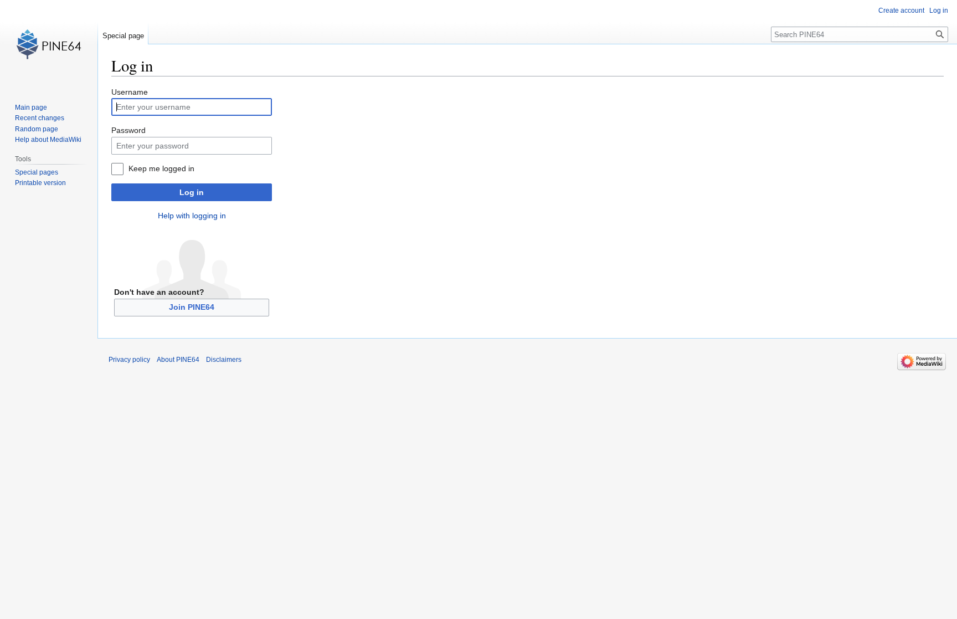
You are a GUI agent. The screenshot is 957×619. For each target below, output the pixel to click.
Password (128, 130)
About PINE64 (178, 360)
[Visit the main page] (48, 44)
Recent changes (39, 118)
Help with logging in (192, 215)
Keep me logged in (161, 168)
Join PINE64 (191, 307)
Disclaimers (223, 360)
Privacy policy (129, 360)
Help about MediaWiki (48, 140)
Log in (191, 192)
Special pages (36, 172)
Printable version (40, 183)
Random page (36, 129)
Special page (123, 36)
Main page (31, 107)
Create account (901, 10)
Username (129, 92)
